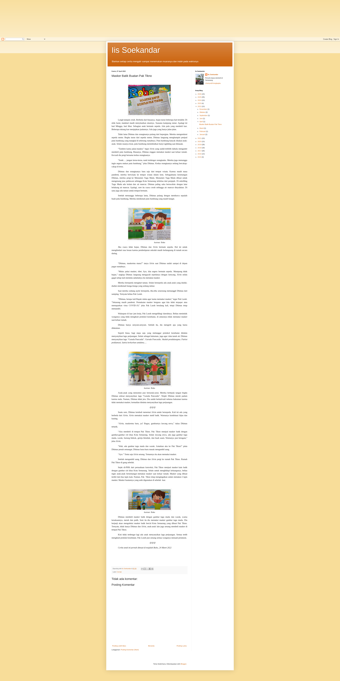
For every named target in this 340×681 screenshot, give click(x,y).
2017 (200, 151)
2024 (200, 100)
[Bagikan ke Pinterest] (152, 569)
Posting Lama (182, 646)
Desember (203, 109)
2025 (200, 97)
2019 (200, 145)
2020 (200, 141)
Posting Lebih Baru (119, 646)
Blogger (183, 664)
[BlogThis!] (144, 569)
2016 (200, 154)
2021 (200, 138)
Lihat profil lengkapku (213, 83)
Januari (202, 134)
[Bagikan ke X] (147, 569)
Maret (201, 128)
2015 (200, 157)
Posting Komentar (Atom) (130, 650)
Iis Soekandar (136, 50)
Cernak (119, 572)
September (203, 115)
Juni (201, 118)
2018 (200, 148)
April (201, 122)
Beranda (151, 646)
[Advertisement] (85, 18)
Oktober (202, 112)
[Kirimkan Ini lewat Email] (142, 569)
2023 (200, 103)
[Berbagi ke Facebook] (149, 569)
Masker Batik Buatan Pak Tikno (210, 124)
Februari (202, 131)
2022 (200, 106)
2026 (200, 94)
